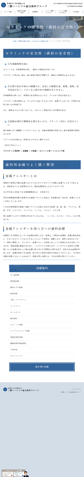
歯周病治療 (14, 281)
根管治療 (13, 293)
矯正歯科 (13, 318)
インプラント (15, 306)
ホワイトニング (16, 356)
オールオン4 (15, 312)
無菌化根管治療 (16, 337)
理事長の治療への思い (24, 41)
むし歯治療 (14, 275)
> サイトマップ (76, 389)
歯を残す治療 (42, 367)
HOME (15, 41)
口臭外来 (13, 349)
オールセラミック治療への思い (40, 41)
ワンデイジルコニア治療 (20, 331)
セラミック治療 (16, 325)
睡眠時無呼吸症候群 (18, 343)
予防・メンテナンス (18, 300)
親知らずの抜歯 (16, 287)
